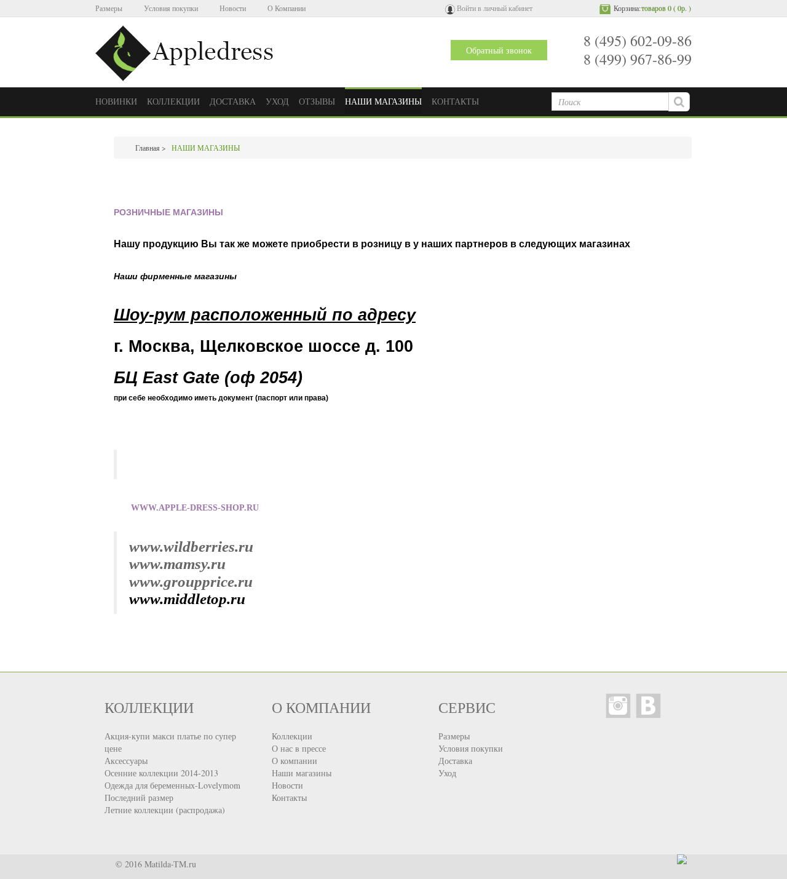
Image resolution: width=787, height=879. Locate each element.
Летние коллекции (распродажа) (165, 810)
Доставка (455, 760)
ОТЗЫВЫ (317, 101)
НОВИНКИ (116, 101)
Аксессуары (126, 760)
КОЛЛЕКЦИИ (173, 101)
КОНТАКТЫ (455, 101)
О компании (294, 760)
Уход (447, 773)
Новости (232, 8)
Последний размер (139, 797)
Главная (147, 148)
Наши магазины (301, 773)
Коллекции (292, 736)
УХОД (277, 101)
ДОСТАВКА (233, 101)
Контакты (289, 797)
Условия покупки (171, 8)
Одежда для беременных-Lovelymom (172, 785)
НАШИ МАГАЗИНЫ (383, 101)
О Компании (286, 8)
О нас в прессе (299, 748)
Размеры (108, 8)
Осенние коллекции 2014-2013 (161, 773)
